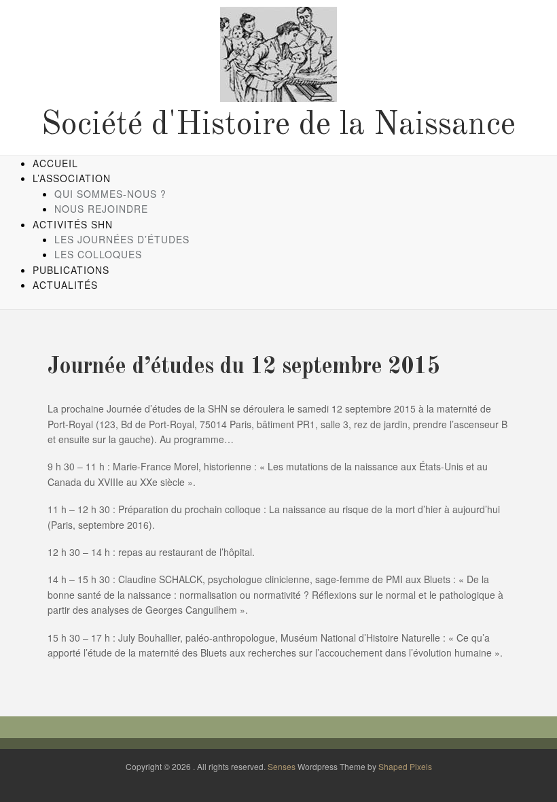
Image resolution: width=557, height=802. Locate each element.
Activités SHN (73, 224)
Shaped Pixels (405, 766)
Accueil (55, 163)
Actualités (65, 285)
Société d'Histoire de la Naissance (278, 125)
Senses (281, 766)
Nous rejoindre (101, 208)
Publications (71, 270)
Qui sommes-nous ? (110, 194)
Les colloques (98, 254)
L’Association (72, 178)
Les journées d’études (122, 239)
